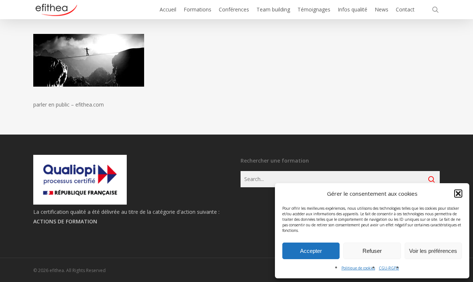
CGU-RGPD (389, 268)
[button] (458, 193)
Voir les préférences (433, 251)
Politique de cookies (358, 268)
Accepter (311, 251)
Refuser (372, 251)
